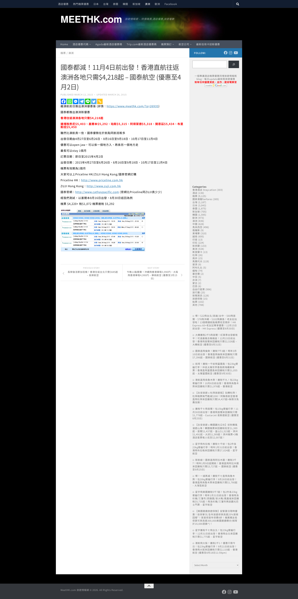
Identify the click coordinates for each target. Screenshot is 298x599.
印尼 (194, 242)
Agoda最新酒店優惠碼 (108, 44)
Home (64, 44)
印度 (194, 239)
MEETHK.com (91, 18)
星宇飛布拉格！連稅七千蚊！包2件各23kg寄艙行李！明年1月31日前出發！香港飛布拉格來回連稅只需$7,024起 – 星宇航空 (215, 448)
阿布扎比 (197, 267)
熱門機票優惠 (81, 4)
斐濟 (194, 264)
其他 (194, 304)
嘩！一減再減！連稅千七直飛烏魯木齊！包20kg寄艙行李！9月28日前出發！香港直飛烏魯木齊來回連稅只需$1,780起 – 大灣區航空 (214, 480)
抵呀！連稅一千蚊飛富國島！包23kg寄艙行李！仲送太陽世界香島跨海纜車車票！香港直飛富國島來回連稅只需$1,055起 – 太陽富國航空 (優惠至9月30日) (215, 368)
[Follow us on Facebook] (226, 53)
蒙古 (194, 283)
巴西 (194, 286)
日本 (96, 4)
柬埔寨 (196, 233)
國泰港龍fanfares (202, 199)
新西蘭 (196, 245)
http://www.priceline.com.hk (102, 180)
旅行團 (196, 292)
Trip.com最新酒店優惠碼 (142, 44)
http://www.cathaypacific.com (97, 192)
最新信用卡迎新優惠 (208, 44)
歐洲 (157, 4)
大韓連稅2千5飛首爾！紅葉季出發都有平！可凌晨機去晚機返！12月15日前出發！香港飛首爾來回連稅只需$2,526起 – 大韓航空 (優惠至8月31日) (215, 339)
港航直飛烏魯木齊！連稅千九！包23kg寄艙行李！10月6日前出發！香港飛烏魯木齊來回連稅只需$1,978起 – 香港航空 (215, 383)
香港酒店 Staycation (204, 189)
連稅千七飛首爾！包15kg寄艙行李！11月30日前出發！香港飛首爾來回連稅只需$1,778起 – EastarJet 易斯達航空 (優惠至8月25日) (215, 413)
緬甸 (194, 270)
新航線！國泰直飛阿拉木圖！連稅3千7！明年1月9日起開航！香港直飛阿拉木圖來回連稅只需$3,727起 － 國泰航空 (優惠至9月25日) (215, 464)
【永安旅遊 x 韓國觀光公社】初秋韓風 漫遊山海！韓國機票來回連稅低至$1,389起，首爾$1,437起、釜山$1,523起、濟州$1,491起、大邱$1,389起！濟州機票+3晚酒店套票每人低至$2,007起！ (215, 431)
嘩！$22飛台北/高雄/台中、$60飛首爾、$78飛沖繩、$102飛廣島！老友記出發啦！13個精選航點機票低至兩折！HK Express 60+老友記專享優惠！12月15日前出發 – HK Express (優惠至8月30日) (214, 322)
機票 (63, 53)
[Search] (233, 64)
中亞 (194, 276)
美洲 (194, 248)
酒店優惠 (63, 4)
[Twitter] (94, 101)
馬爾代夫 (197, 261)
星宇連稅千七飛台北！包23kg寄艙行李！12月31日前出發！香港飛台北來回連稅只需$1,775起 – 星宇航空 (215, 533)
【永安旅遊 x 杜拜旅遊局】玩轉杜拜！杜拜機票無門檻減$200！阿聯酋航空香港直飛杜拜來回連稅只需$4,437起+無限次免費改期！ (215, 397)
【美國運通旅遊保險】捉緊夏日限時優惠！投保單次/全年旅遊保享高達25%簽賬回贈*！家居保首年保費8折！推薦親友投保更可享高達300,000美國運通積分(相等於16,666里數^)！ (215, 517)
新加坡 (136, 4)
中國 (194, 224)
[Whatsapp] (69, 101)
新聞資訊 (197, 295)
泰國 (115, 4)
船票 (194, 301)
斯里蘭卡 (197, 252)
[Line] (87, 101)
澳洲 (147, 4)
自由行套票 (198, 289)
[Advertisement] (215, 113)
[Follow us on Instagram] (231, 53)
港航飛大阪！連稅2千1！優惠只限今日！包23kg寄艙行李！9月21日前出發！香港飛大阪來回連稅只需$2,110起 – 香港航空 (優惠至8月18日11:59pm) (215, 547)
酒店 (194, 192)
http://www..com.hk (104, 186)
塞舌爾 (196, 273)
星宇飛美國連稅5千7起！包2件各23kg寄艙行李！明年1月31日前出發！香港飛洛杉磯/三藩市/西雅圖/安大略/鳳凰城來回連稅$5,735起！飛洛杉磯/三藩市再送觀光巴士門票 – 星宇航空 (215, 498)
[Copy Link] (100, 101)
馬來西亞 (197, 227)
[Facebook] (63, 101)
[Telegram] (81, 101)
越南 (194, 236)
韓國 (125, 4)
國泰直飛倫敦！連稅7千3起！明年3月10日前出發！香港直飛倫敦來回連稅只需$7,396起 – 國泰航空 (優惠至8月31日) (214, 354)
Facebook (171, 4)
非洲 (194, 280)
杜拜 (194, 255)
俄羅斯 (196, 230)
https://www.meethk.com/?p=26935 (132, 106)
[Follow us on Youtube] (235, 53)
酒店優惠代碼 (80, 44)
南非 (194, 258)
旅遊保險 (197, 298)
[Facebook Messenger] (75, 101)
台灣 (105, 4)
